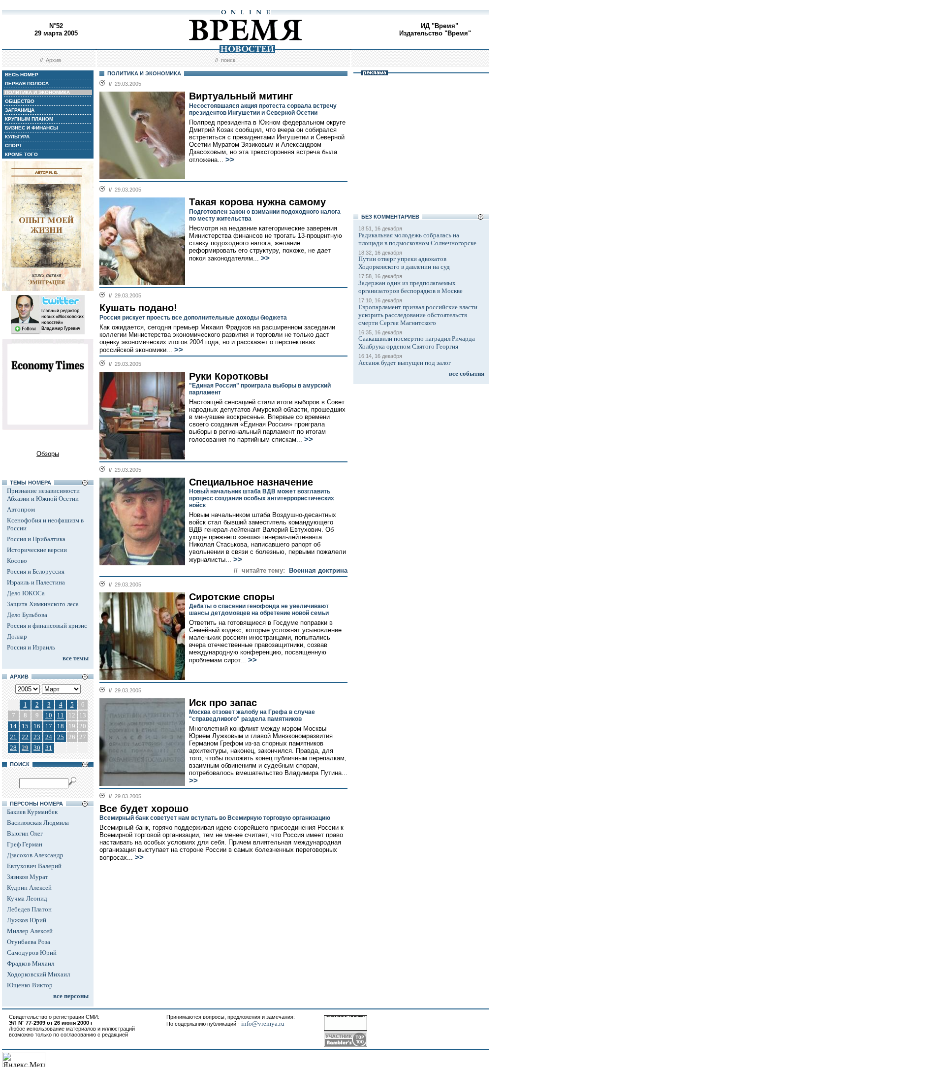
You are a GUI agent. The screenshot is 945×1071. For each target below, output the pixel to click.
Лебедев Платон (29, 909)
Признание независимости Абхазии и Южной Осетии (43, 494)
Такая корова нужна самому (257, 201)
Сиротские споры (232, 596)
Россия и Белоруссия (35, 571)
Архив (53, 60)
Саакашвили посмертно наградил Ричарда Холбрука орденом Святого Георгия (416, 342)
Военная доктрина (318, 570)
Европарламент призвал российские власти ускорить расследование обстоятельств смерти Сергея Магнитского (417, 314)
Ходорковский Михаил (38, 974)
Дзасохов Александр (35, 855)
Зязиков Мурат (27, 876)
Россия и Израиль (31, 647)
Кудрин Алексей (29, 887)
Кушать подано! (138, 307)
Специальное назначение (251, 482)
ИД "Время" (439, 26)
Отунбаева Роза (28, 941)
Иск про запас (223, 702)
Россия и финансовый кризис (47, 625)
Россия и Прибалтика (36, 539)
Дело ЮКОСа (26, 593)
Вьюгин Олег (25, 833)
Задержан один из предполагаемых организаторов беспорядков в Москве (410, 286)
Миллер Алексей (30, 931)
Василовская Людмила (38, 822)
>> (229, 159)
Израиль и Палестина (36, 582)
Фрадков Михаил (30, 963)
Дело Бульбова (27, 614)
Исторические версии (37, 549)
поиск (228, 60)
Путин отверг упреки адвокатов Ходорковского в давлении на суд (404, 262)
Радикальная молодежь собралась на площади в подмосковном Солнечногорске (417, 239)
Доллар (17, 636)
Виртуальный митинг (241, 96)
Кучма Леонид (27, 898)
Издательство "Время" (435, 33)
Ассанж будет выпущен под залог (404, 362)
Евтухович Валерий (34, 866)
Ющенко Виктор (30, 985)
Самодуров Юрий (32, 952)
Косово (17, 560)
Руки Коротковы (228, 376)
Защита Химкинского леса (43, 604)
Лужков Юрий (26, 920)
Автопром (21, 509)
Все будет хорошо (144, 808)
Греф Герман (24, 844)
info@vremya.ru (262, 1023)
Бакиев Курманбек (32, 811)
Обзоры (47, 453)
